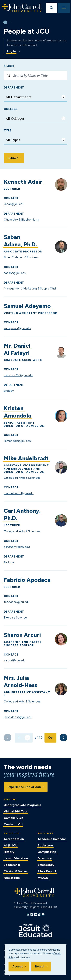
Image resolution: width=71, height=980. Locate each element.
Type (7, 130)
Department (14, 87)
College (10, 109)
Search (9, 66)
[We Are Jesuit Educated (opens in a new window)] (35, 930)
